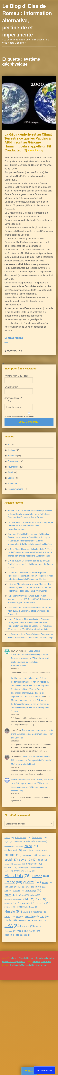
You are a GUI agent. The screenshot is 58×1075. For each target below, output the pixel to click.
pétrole (22, 906)
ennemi (19, 870)
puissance (10, 907)
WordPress (46, 961)
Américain (39, 837)
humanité (11, 886)
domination (11, 867)
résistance (40, 911)
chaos (19, 846)
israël (30, 887)
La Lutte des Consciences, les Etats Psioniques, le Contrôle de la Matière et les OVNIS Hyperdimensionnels (30, 525)
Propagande (25, 903)
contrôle (13, 854)
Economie (12, 455)
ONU (28, 899)
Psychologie (13, 466)
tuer (45, 916)
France (13, 881)
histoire (47, 882)
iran (21, 887)
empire (9, 871)
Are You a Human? (13, 399)
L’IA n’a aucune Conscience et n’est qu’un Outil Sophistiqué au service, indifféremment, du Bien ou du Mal (30, 564)
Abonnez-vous (44, 1070)
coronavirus (30, 854)
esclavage (30, 871)
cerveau (9, 846)
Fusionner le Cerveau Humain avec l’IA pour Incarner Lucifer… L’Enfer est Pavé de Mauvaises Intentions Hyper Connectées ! (30, 599)
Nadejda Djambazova (20, 779)
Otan (40, 899)
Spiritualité (12, 483)
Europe (40, 875)
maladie (18, 890)
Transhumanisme (15, 488)
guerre (32, 881)
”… (6, 341)
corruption (44, 855)
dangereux (19, 864)
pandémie (10, 903)
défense (23, 867)
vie (39, 926)
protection (43, 903)
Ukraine (11, 920)
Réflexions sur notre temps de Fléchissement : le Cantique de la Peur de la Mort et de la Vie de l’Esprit (31, 760)
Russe (33, 907)
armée (29, 841)
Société (11, 477)
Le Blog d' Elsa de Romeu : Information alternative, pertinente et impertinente (27, 20)
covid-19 (28, 859)
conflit (28, 850)
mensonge (33, 890)
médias (23, 894)
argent (9, 841)
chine (31, 845)
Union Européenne (27, 920)
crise (43, 859)
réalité (27, 912)
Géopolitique (13, 461)
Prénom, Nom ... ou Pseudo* (17, 375)
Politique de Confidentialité (22, 964)
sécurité (32, 916)
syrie (19, 916)
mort (11, 894)
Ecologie (11, 449)
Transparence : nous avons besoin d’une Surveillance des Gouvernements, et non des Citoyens (32, 734)
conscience (40, 850)
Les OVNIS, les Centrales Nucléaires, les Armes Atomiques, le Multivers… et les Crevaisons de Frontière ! (29, 611)
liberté (40, 886)
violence (10, 931)
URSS (42, 920)
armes (18, 841)
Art (9, 444)
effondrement (37, 867)
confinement (13, 850)
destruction (34, 863)
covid (11, 859)
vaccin (28, 926)
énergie (25, 934)
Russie (13, 911)
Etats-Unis (18, 875)
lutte (8, 890)
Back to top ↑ (42, 964)
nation (35, 894)
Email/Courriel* (11, 386)
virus (22, 930)
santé (10, 916)
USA (13, 925)
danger (9, 864)
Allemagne (23, 837)
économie (12, 934)
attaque (41, 841)
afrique (9, 837)
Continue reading (14, 337)
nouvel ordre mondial (13, 899)
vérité (34, 930)
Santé (10, 472)
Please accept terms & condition (19, 416)
